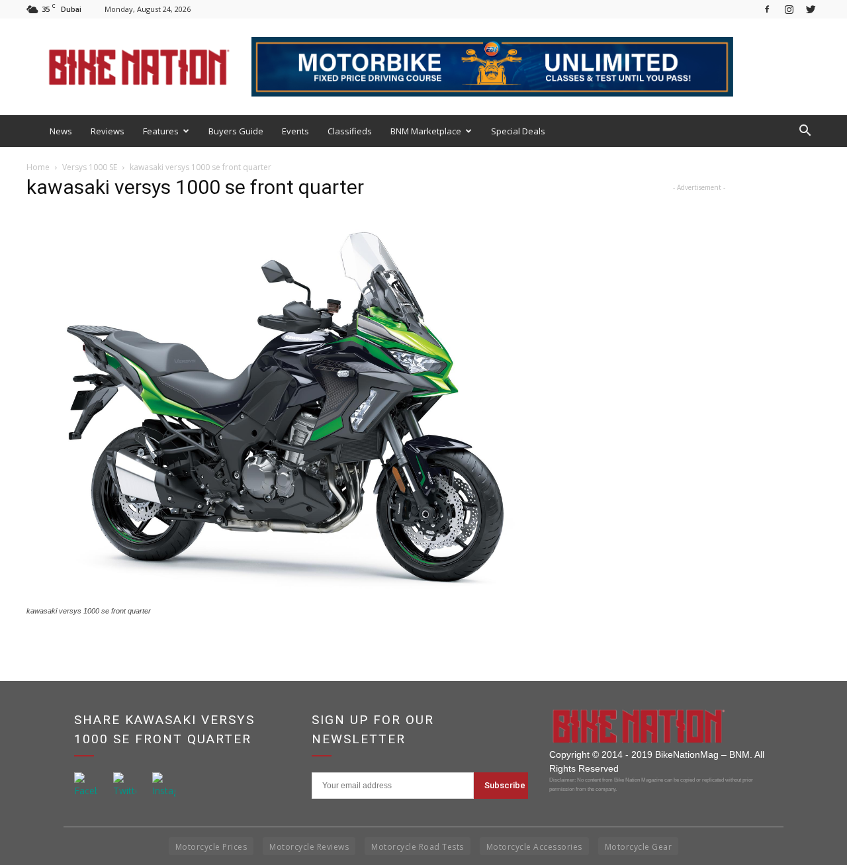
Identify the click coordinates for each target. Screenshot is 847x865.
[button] (805, 131)
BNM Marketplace (425, 131)
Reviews (107, 131)
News (61, 131)
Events (295, 131)
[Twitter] (811, 9)
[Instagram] (789, 9)
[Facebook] (767, 9)
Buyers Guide (235, 131)
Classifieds (350, 131)
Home (38, 167)
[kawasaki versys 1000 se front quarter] (285, 598)
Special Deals (518, 131)
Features (161, 131)
